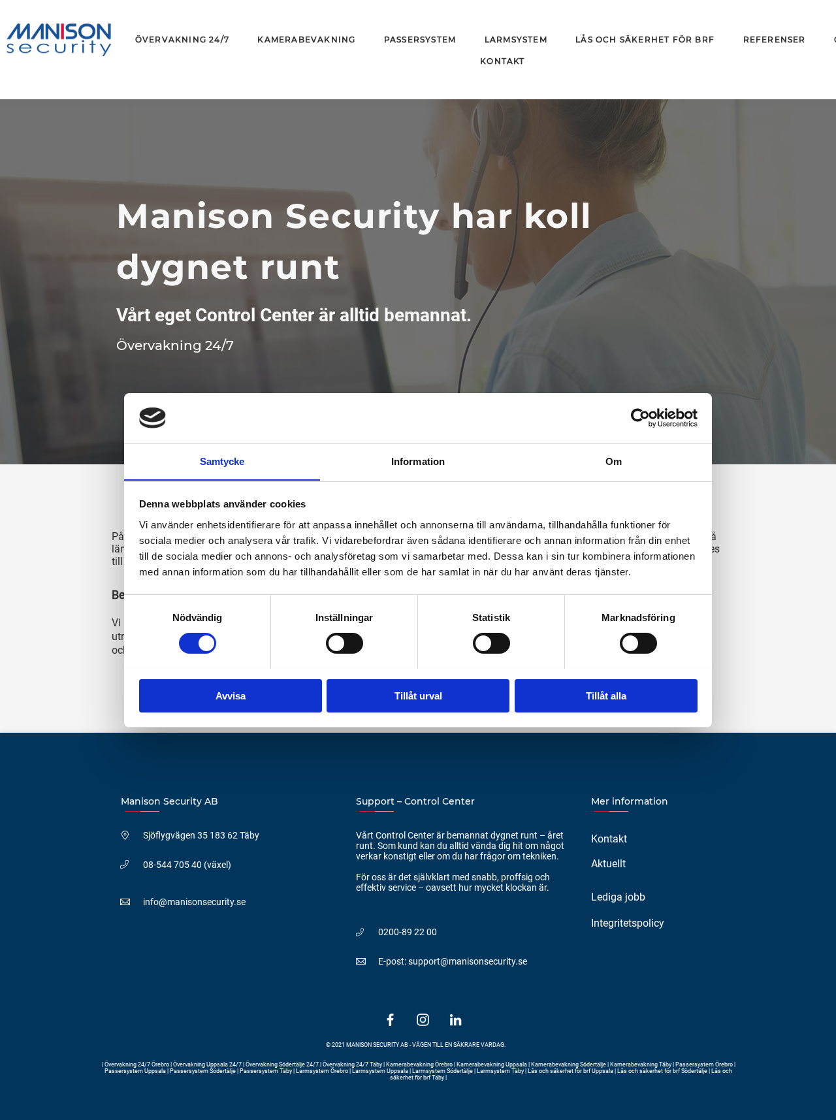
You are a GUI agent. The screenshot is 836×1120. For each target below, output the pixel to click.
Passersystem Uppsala (135, 1071)
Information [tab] (418, 460)
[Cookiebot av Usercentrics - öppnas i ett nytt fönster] (640, 418)
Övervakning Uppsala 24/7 (208, 1064)
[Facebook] (390, 1020)
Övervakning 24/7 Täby (352, 1064)
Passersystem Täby (266, 1071)
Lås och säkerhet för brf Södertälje (662, 1071)
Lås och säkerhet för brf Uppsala (570, 1071)
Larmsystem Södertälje (442, 1071)
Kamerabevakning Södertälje (569, 1064)
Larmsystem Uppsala (380, 1071)
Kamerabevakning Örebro (419, 1064)
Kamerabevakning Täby (640, 1064)
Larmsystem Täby (500, 1071)
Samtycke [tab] (222, 460)
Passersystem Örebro (704, 1064)
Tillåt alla (606, 695)
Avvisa (231, 695)
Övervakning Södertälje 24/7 (282, 1064)
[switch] (344, 643)
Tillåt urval (418, 695)
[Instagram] (423, 1020)
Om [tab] (613, 460)
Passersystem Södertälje (203, 1071)
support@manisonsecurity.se (467, 961)
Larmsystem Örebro (322, 1071)
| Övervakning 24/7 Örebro (136, 1064)
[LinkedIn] (455, 1020)
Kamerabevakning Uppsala (492, 1064)
